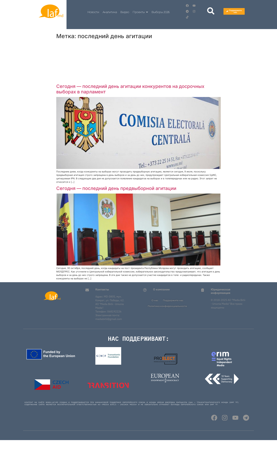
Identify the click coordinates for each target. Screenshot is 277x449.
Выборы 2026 (160, 12)
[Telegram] (187, 11)
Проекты (139, 12)
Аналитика (110, 12)
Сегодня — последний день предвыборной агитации (116, 188)
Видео (124, 12)
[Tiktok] (187, 17)
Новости (93, 12)
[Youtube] (194, 5)
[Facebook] (187, 5)
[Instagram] (194, 11)
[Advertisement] (138, 62)
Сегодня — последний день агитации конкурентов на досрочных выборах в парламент (130, 89)
